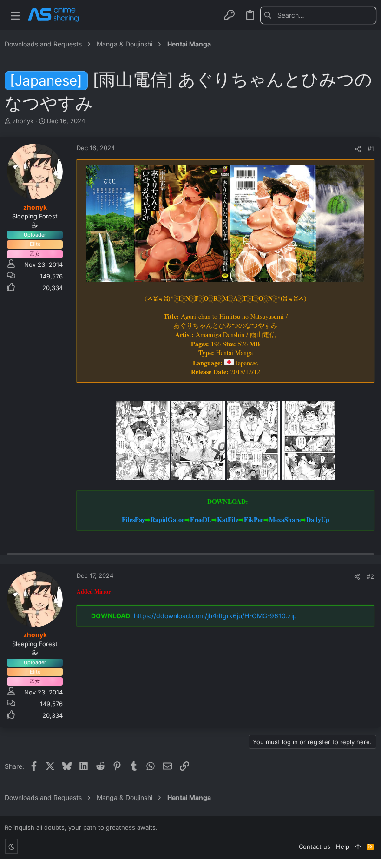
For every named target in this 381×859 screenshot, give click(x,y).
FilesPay (133, 519)
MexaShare (285, 519)
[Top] (358, 846)
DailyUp (317, 519)
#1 (371, 148)
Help (342, 846)
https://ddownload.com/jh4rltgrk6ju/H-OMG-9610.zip (215, 616)
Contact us (314, 846)
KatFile (227, 519)
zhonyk (23, 121)
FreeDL (200, 519)
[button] (15, 15)
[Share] (358, 149)
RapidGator (167, 519)
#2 (370, 576)
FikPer (253, 519)
